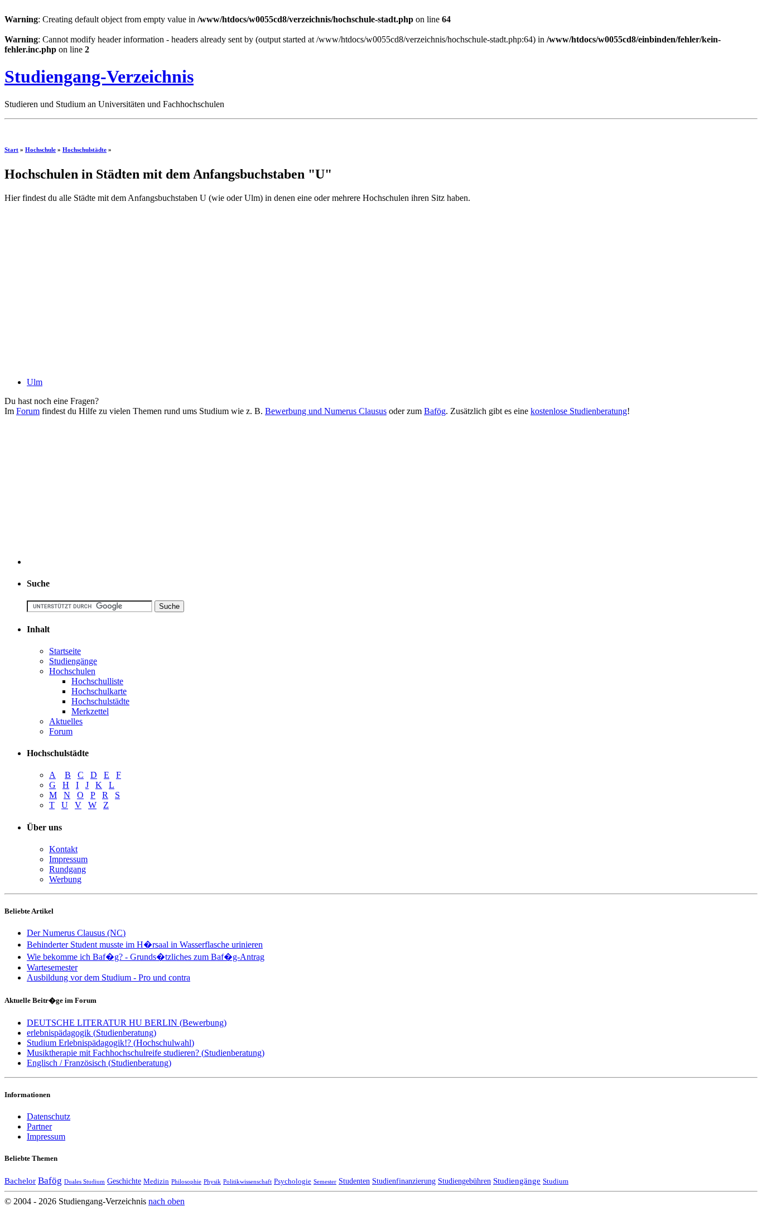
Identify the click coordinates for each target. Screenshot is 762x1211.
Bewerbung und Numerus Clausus (326, 411)
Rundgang (67, 869)
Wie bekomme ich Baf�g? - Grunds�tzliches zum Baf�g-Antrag (145, 957)
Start (11, 149)
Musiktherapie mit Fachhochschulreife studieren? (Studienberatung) (145, 1053)
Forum (28, 411)
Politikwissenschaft (247, 1182)
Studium (555, 1181)
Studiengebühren (464, 1180)
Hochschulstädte (84, 149)
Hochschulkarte (99, 691)
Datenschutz (48, 1116)
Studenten (354, 1180)
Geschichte (124, 1180)
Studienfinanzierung (404, 1180)
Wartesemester (52, 967)
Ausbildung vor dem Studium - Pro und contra (108, 977)
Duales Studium (84, 1182)
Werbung (65, 879)
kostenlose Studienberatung (578, 411)
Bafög (435, 411)
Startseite (65, 651)
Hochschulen (72, 671)
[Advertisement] (207, 128)
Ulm (34, 382)
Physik (212, 1182)
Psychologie (292, 1181)
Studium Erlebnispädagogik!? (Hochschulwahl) (110, 1042)
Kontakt (63, 849)
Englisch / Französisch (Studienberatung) (99, 1063)
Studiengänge (73, 661)
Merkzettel (90, 711)
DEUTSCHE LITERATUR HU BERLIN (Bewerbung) (126, 1022)
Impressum (68, 859)
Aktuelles (66, 721)
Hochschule (40, 149)
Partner (39, 1126)
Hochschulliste (97, 681)
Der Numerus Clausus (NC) (76, 933)
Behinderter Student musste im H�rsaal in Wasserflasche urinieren (145, 944)
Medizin (156, 1181)
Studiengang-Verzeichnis (99, 76)
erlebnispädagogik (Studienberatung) (91, 1032)
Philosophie (186, 1182)
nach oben (166, 1201)
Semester (325, 1182)
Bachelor (20, 1180)
